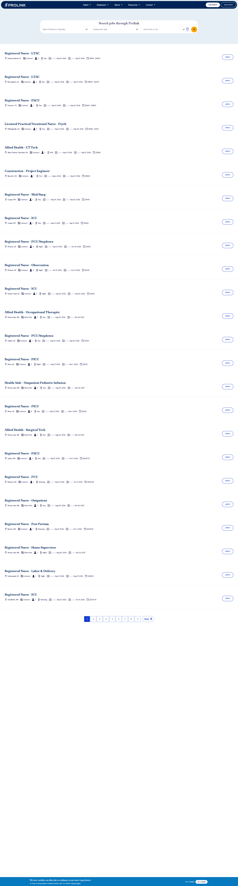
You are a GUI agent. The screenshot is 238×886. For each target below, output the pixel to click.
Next (146, 619)
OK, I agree (201, 882)
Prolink (15, 5)
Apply (227, 57)
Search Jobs (194, 29)
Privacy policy (76, 883)
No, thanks (190, 882)
